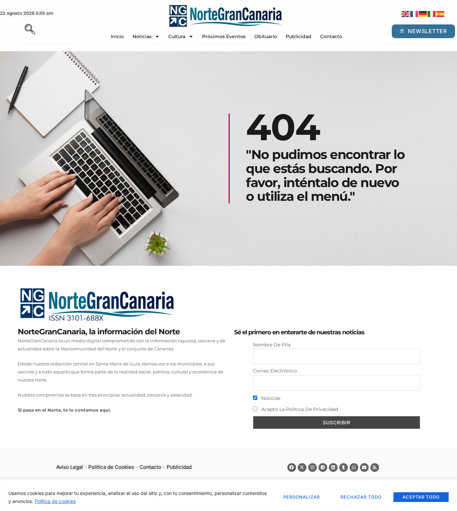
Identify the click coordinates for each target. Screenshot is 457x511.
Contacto (331, 36)
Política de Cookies (111, 467)
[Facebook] (291, 467)
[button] (18, 30)
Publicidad (298, 36)
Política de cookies (55, 501)
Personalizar (301, 497)
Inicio (117, 36)
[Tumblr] (343, 467)
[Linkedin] (333, 467)
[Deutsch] (423, 13)
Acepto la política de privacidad (299, 409)
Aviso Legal (69, 467)
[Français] (414, 13)
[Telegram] (322, 467)
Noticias (142, 36)
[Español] (440, 13)
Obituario (265, 36)
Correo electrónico (275, 371)
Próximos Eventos (224, 36)
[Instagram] (312, 467)
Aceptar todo (421, 497)
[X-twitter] (302, 467)
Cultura (176, 36)
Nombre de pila (271, 345)
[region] (228, 495)
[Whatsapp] (354, 467)
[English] (405, 13)
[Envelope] (364, 467)
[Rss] (374, 467)
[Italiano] (432, 13)
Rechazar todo (361, 497)
